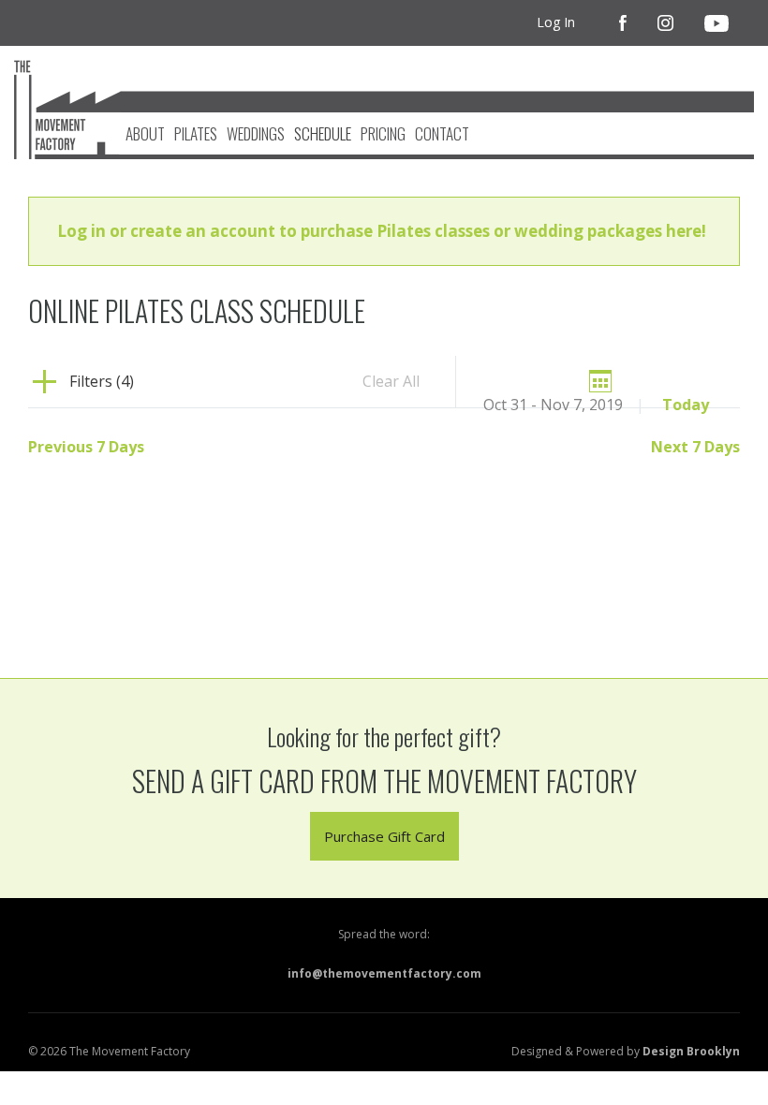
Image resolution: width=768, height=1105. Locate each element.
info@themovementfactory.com (384, 973)
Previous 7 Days (86, 446)
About (145, 133)
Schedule (322, 133)
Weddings (256, 133)
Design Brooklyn (691, 1051)
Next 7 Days (695, 446)
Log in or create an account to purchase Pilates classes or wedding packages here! (381, 231)
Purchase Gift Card (384, 836)
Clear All (391, 381)
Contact (442, 133)
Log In (556, 22)
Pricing (383, 133)
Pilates (195, 133)
